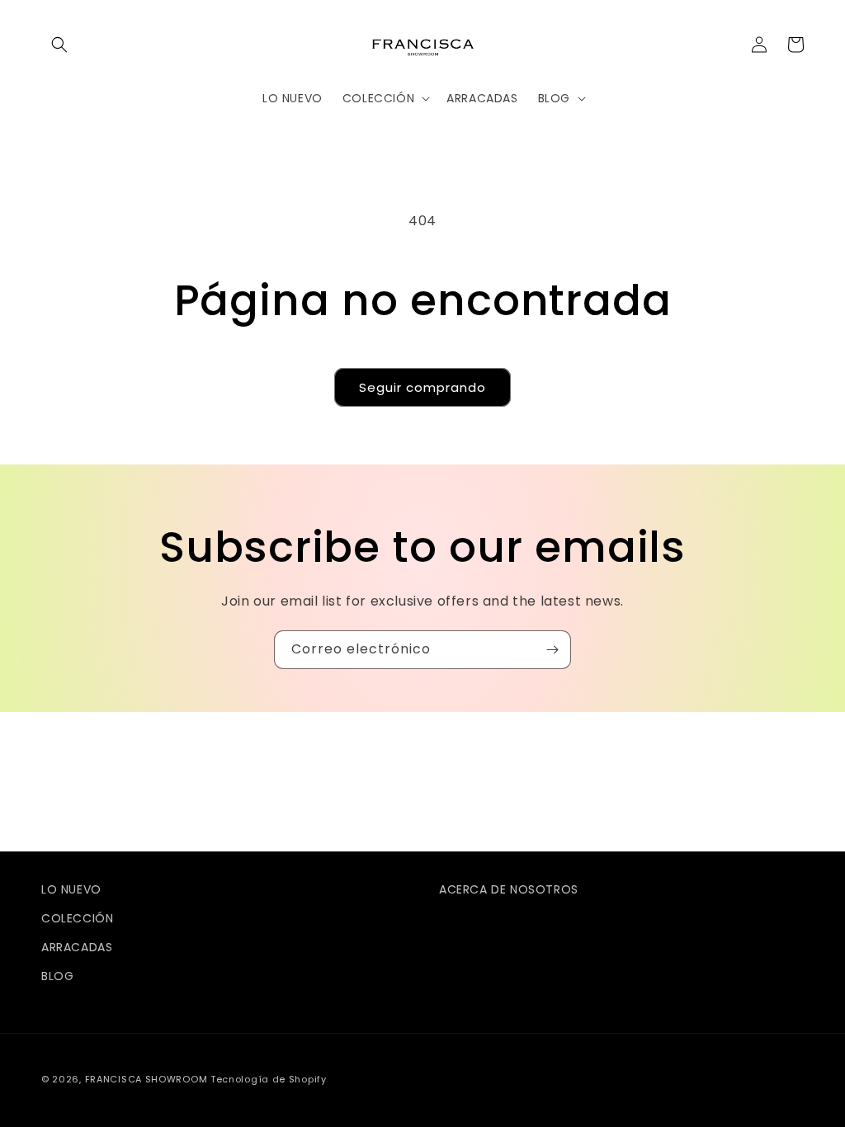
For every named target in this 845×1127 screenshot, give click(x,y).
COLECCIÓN (77, 918)
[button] (59, 44)
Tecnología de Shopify (268, 1079)
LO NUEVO (71, 889)
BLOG (57, 976)
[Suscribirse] (552, 649)
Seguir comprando (422, 387)
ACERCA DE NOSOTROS (508, 889)
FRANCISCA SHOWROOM (147, 1079)
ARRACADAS (76, 947)
